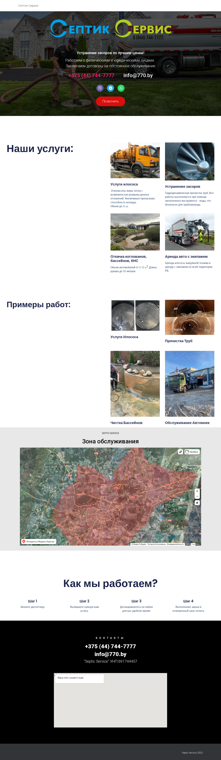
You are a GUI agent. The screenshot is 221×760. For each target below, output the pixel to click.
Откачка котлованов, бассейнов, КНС (128, 258)
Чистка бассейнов (126, 422)
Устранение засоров (182, 186)
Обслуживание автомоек (187, 422)
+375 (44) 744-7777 (91, 75)
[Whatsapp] (121, 88)
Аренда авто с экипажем (186, 256)
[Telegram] (110, 88)
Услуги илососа (124, 184)
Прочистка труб (179, 340)
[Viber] (100, 88)
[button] (110, 101)
